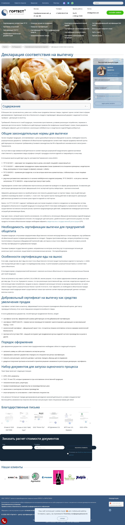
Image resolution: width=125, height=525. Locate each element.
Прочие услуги (97, 35)
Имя (3, 444)
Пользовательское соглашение (11, 504)
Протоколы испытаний (11, 27)
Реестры (56, 3)
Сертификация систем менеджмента (77, 29)
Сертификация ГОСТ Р (10, 30)
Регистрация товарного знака (102, 29)
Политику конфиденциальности (75, 514)
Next (87, 478)
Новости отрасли (20, 3)
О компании (5, 3)
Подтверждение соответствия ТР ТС (15, 23)
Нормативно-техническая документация (12, 34)
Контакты (45, 3)
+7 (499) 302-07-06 (62, 13)
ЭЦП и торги (96, 32)
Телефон (37, 444)
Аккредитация (113, 498)
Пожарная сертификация (39, 27)
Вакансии (34, 3)
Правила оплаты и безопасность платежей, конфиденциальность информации (25, 506)
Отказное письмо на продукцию (41, 23)
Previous (5, 478)
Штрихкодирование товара (40, 35)
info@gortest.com (93, 13)
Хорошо (62, 518)
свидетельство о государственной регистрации (63, 221)
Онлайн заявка (115, 13)
